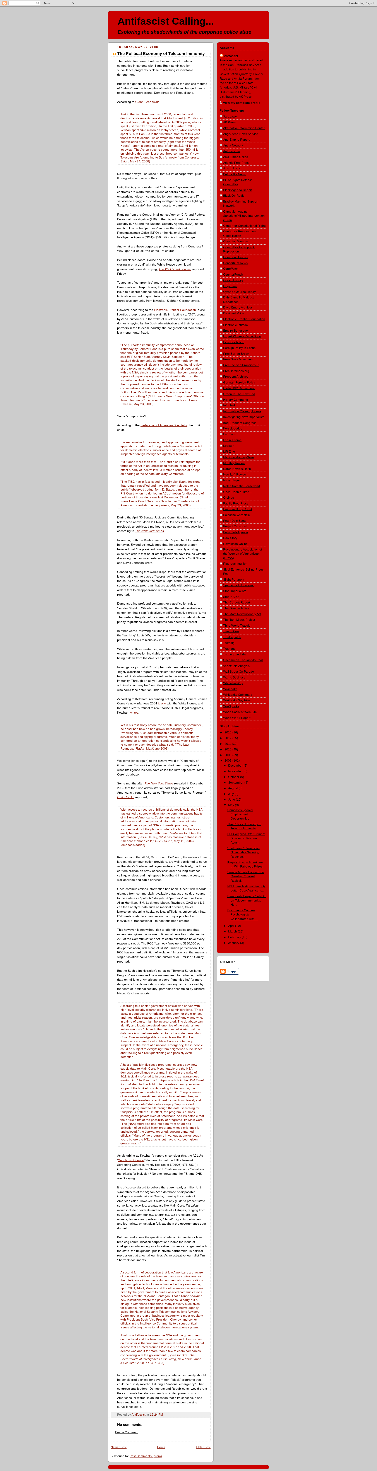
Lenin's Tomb (232, 440)
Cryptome (230, 286)
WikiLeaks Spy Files (237, 700)
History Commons (235, 399)
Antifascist (231, 56)
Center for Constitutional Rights (244, 225)
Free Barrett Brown (236, 353)
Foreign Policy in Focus (239, 347)
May (231, 805)
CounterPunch (233, 274)
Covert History (233, 280)
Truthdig (229, 642)
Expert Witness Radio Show (242, 336)
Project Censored (235, 526)
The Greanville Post (236, 608)
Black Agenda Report (237, 190)
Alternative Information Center (244, 128)
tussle (162, 703)
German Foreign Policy (239, 382)
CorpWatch (230, 268)
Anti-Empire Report (236, 139)
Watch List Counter (131, 1160)
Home (161, 1447)
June (232, 799)
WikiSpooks (231, 706)
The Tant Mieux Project (239, 619)
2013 (228, 732)
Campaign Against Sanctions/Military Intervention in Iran (244, 216)
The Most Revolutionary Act (242, 614)
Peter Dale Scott (234, 520)
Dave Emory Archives (238, 307)
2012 (228, 738)
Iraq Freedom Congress (239, 422)
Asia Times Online (235, 157)
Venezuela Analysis (236, 666)
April (231, 925)
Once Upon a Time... (237, 492)
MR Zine (229, 451)
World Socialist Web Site (240, 712)
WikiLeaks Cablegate (237, 694)
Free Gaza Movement (238, 359)
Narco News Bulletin (237, 468)
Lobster (228, 445)
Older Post (203, 1447)
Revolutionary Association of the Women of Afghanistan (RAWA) (242, 554)
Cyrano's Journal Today (239, 291)
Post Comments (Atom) (146, 1456)
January (234, 942)
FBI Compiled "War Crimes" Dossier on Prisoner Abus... (246, 838)
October (234, 777)
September (236, 782)
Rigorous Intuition (235, 563)
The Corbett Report (236, 602)
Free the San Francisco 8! (241, 365)
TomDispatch (232, 637)
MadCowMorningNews (238, 457)
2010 (228, 749)
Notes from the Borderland (241, 486)
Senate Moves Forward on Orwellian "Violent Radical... (245, 876)
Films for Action (233, 342)
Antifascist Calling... (166, 21)
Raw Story (230, 538)
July (231, 794)
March (233, 931)
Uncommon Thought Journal (243, 660)
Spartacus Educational (238, 585)
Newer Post (119, 1447)
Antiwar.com (231, 151)
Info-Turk (229, 405)
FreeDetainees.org (236, 371)
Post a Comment (126, 1432)
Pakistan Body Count (237, 509)
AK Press (229, 122)
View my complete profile (241, 102)
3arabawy (230, 116)
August (233, 788)
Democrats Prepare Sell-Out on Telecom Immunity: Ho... (246, 900)
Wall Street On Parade (238, 671)
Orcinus (228, 497)
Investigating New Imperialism (243, 417)
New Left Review (234, 474)
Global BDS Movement (239, 388)
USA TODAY (125, 797)
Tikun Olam (231, 631)
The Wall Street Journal (175, 269)
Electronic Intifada (235, 325)
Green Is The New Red (239, 394)
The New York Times (149, 531)
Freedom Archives (235, 376)
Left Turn (229, 434)
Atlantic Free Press (236, 162)
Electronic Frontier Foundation (175, 310)
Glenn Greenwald (147, 102)
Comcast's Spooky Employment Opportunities (240, 814)
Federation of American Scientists (164, 425)
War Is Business (234, 677)
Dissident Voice (233, 313)
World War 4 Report (236, 717)
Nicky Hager (231, 480)
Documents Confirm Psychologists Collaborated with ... (242, 914)
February (235, 937)
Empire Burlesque (235, 330)
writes (134, 712)
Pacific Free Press (235, 503)
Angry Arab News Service (240, 134)
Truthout (229, 648)
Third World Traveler (237, 625)
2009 (228, 755)
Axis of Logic (232, 168)
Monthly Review (234, 463)
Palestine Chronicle (236, 514)
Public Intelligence (235, 532)
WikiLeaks (230, 689)
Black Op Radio (234, 195)
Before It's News (234, 174)
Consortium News (235, 263)
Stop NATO (231, 596)
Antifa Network (233, 145)
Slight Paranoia (233, 579)
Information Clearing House (242, 411)
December (235, 765)
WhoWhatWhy (233, 683)
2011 (228, 743)
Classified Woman (235, 241)
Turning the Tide (234, 654)
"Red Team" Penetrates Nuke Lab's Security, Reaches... (243, 852)
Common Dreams (235, 257)
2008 (228, 760)
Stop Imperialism (234, 591)
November (235, 771)
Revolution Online (235, 543)
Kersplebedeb (232, 428)
